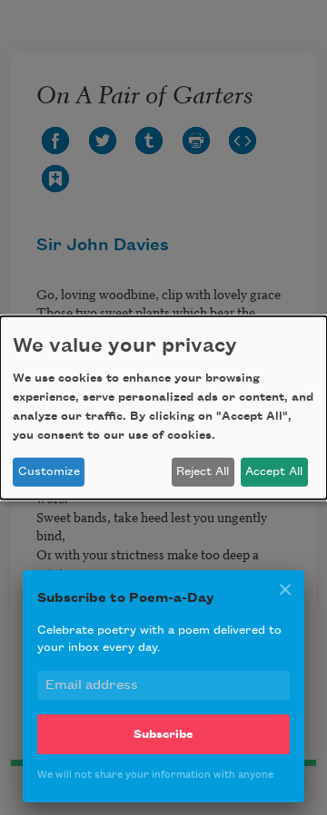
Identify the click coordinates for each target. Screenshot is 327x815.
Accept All (273, 471)
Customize (49, 471)
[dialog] (163, 407)
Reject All (202, 471)
